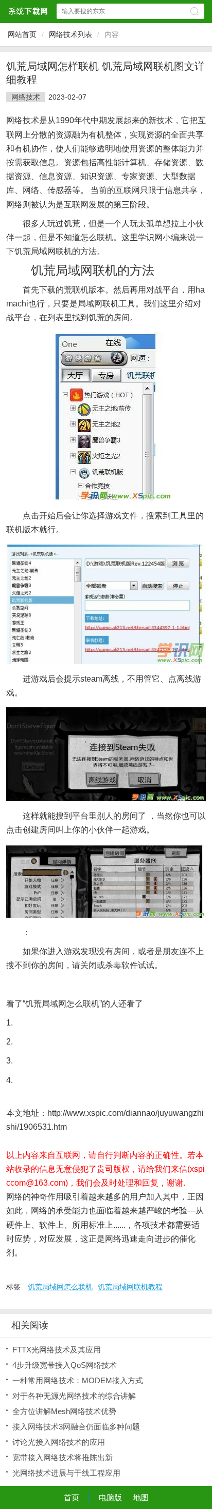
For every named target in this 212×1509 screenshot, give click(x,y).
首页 (71, 1497)
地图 (141, 1497)
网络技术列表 (70, 34)
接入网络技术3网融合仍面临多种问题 (76, 1426)
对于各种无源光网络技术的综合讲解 (74, 1395)
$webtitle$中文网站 (28, 11)
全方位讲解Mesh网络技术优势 (64, 1411)
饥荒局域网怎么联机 (60, 1287)
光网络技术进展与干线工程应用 (66, 1472)
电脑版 (110, 1497)
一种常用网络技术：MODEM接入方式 (77, 1380)
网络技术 (25, 97)
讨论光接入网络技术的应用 (58, 1442)
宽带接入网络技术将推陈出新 (62, 1457)
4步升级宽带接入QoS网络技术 (64, 1365)
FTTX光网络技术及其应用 (56, 1349)
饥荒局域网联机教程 (130, 1287)
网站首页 (22, 34)
